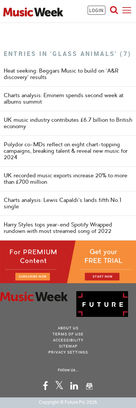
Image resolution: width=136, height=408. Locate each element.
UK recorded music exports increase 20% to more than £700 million (65, 178)
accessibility (68, 340)
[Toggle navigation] (127, 10)
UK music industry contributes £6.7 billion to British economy (68, 123)
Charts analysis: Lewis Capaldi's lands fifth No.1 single (62, 203)
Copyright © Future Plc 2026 (68, 402)
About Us (68, 327)
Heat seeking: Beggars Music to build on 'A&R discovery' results (61, 74)
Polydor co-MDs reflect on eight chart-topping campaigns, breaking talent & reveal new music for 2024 (66, 151)
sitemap (68, 346)
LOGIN (96, 10)
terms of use (68, 334)
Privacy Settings (68, 352)
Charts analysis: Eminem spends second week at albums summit (64, 98)
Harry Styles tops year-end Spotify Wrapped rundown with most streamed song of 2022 (58, 227)
